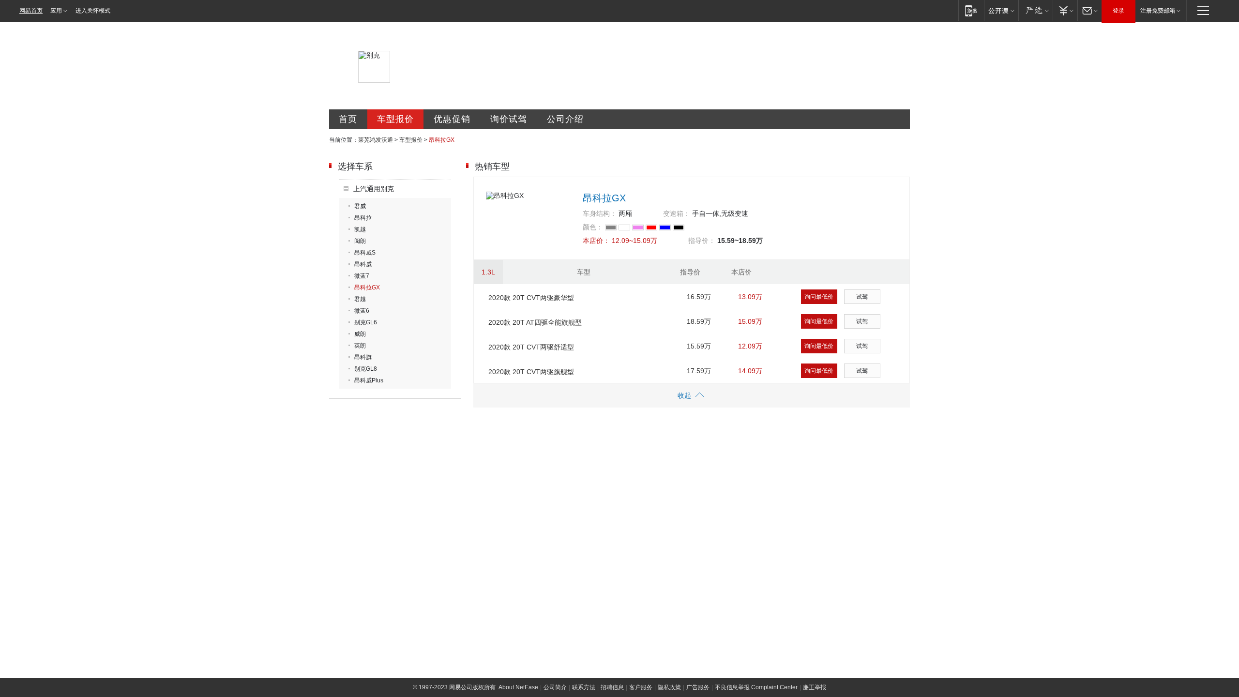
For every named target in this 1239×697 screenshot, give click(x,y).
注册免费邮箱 (1157, 10)
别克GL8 (365, 368)
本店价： (596, 240)
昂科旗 (363, 357)
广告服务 (698, 687)
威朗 (360, 334)
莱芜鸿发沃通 (375, 139)
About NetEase (518, 687)
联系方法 (583, 687)
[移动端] (971, 10)
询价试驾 (508, 119)
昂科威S (365, 252)
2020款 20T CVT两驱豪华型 (531, 298)
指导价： (701, 240)
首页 (348, 119)
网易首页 (31, 10)
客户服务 (640, 687)
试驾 (862, 296)
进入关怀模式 (93, 10)
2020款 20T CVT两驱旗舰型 (531, 372)
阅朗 (360, 241)
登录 (1118, 10)
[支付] (1065, 10)
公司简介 (555, 687)
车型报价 (395, 119)
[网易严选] (1035, 10)
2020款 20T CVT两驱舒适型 (531, 347)
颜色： (593, 227)
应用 (56, 10)
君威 (360, 206)
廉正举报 (814, 687)
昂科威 (363, 264)
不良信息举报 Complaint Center (756, 687)
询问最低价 (818, 296)
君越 (360, 299)
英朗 (360, 345)
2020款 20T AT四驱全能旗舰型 (535, 322)
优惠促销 (452, 119)
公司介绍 (565, 119)
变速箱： (676, 213)
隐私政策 (669, 687)
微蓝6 (361, 310)
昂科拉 (363, 217)
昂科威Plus (368, 380)
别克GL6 (365, 322)
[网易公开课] (1001, 10)
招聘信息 (612, 687)
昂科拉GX (367, 287)
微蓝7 (361, 276)
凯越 (360, 229)
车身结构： (600, 213)
